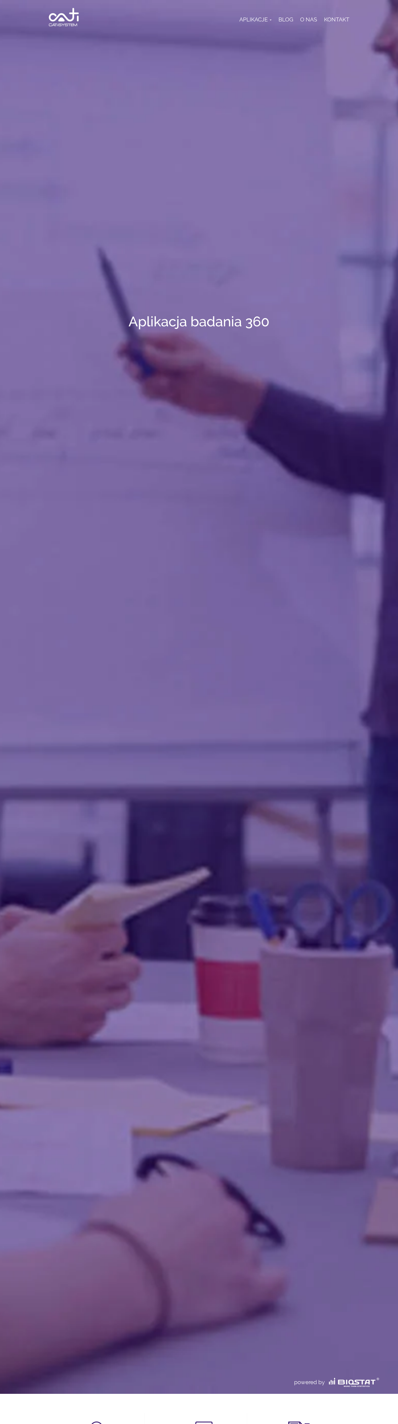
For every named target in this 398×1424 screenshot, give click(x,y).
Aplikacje (254, 19)
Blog (285, 19)
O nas (308, 19)
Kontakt (336, 19)
